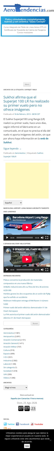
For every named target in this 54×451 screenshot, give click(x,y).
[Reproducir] (7, 237)
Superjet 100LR (9, 156)
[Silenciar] (42, 237)
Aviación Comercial (11, 340)
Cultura (6, 350)
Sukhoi (40, 153)
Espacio (6, 353)
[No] (50, 440)
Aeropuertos (8, 336)
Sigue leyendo (12, 148)
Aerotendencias (28, 9)
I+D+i (5, 357)
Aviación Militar (10, 346)
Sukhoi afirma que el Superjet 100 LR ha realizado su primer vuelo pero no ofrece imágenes (26, 103)
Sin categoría (8, 367)
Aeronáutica (20, 153)
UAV (5, 374)
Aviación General (10, 343)
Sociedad (7, 371)
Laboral (6, 364)
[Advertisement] (27, 60)
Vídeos (6, 377)
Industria (7, 360)
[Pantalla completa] (46, 237)
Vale (27, 446)
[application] (27, 227)
